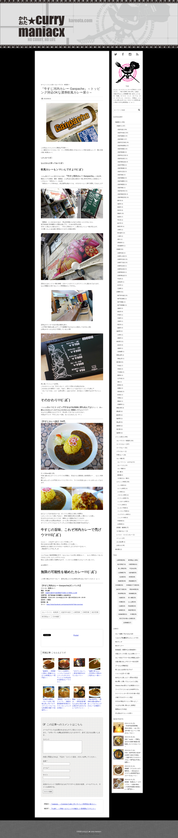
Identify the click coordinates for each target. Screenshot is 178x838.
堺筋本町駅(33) (133, 589)
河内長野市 (120, 245)
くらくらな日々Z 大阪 (122, 673)
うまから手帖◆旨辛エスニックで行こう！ (129, 638)
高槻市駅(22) (132, 610)
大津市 (119, 334)
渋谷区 (119, 369)
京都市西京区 (121, 272)
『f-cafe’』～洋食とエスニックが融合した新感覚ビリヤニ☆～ (73, 808)
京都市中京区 (121, 259)
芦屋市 (119, 315)
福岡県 (119, 433)
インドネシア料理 (122, 511)
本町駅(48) (132, 577)
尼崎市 (119, 308)
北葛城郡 (119, 351)
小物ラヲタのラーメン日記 (124, 697)
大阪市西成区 (121, 152)
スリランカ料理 (121, 498)
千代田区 (119, 372)
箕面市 (119, 207)
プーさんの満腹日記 (121, 665)
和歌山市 (119, 358)
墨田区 (119, 375)
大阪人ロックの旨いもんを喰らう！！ (127, 653)
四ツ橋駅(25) (132, 597)
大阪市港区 (120, 174)
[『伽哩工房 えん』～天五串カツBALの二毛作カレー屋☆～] (94, 659)
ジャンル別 (118, 437)
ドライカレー (121, 451)
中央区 (119, 365)
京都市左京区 (121, 269)
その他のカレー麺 (122, 478)
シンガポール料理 (122, 501)
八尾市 (119, 236)
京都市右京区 (121, 265)
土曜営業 (76, 612)
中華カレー (120, 455)
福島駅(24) (122, 610)
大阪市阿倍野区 (121, 145)
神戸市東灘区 (121, 305)
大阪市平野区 (121, 165)
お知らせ (119, 545)
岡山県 (119, 422)
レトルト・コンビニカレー (125, 534)
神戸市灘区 (120, 302)
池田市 (119, 203)
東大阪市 (119, 233)
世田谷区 (119, 391)
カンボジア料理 (121, 508)
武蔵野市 (119, 404)
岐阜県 (119, 415)
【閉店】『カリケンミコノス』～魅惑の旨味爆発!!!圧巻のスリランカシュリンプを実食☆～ (64, 703)
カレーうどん (121, 465)
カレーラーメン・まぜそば (124, 462)
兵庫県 (119, 292)
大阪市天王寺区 (121, 142)
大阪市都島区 (121, 178)
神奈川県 (119, 408)
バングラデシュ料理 (123, 514)
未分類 (117, 549)
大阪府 (119, 126)
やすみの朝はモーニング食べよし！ (126, 701)
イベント (119, 538)
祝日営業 (95, 612)
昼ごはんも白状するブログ (124, 669)
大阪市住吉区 (121, 158)
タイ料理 (119, 491)
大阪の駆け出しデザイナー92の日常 (127, 661)
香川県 (119, 429)
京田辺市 (119, 282)
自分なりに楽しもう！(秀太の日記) (126, 677)
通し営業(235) (122, 568)
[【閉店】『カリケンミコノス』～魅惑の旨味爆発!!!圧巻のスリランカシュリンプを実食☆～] (64, 687)
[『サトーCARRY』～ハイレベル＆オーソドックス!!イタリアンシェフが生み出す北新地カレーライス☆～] (64, 659)
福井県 (119, 418)
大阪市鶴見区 (121, 184)
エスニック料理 (121, 482)
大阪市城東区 (121, 181)
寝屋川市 (119, 226)
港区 (118, 381)
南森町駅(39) (122, 581)
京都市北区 (120, 253)
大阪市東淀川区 (121, 197)
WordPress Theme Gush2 (89, 834)
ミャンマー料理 (121, 517)
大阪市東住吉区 (121, 161)
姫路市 (119, 327)
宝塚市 (119, 318)
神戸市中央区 (121, 295)
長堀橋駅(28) (132, 593)
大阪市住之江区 (121, 155)
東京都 (119, 362)
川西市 (119, 321)
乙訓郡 (119, 288)
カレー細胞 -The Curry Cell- (124, 634)
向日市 (119, 285)
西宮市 (119, 311)
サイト (45, 775)
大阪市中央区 (66, 612)
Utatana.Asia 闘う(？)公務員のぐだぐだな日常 (130, 685)
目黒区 (119, 388)
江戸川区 (119, 378)
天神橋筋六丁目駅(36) (132, 585)
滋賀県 (119, 331)
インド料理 (120, 485)
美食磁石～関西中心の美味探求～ (126, 650)
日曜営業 (86, 612)
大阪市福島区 (121, 136)
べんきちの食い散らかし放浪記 (125, 705)
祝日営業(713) (121, 564)
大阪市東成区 (121, 168)
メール (46, 768)
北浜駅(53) (122, 577)
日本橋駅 (56, 617)
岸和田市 (119, 242)
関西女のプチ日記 (121, 709)
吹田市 (119, 216)
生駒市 (119, 348)
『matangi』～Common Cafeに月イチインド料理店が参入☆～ (73, 804)
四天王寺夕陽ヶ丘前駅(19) (127, 618)
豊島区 (119, 401)
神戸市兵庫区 (121, 298)
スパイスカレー (121, 444)
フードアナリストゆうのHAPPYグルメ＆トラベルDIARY (133, 689)
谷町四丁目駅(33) (121, 589)
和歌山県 (119, 355)
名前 (45, 761)
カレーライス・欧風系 (50, 612)
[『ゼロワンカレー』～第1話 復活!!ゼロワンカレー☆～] (79, 659)
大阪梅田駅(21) (122, 614)
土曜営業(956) (121, 560)
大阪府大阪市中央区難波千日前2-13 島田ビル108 (61, 593)
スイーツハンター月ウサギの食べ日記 (127, 693)
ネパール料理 (121, 488)
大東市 (119, 229)
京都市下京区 (121, 262)
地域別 (117, 122)
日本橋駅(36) (119, 585)
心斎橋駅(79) (122, 572)
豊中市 (119, 200)
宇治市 (119, 278)
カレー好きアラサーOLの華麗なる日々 (127, 658)
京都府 (119, 249)
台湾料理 (119, 524)
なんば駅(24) (132, 602)
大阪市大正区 (121, 171)
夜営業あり (46, 617)
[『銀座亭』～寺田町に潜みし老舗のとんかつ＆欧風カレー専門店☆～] (48, 659)
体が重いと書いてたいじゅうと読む (126, 681)
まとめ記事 (120, 542)
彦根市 (119, 338)
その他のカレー (121, 531)
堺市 (118, 239)
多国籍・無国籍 (121, 527)
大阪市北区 (120, 129)
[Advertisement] (72, 65)
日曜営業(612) (133, 564)
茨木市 (119, 210)
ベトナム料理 (121, 504)
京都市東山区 (121, 275)
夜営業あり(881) (133, 560)
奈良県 (119, 341)
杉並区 (119, 394)
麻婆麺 (119, 475)
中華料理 (119, 520)
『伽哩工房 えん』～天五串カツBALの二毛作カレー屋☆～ (95, 673)
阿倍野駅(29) (122, 593)
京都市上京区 (121, 256)
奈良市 (119, 345)
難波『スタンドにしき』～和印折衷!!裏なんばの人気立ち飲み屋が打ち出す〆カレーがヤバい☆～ (79, 703)
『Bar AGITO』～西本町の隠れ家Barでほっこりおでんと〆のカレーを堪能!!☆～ (95, 703)
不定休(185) (132, 568)
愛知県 (119, 411)
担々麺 (119, 471)
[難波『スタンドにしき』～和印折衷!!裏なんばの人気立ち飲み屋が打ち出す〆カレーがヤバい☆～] (79, 687)
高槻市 (119, 213)
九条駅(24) (122, 606)
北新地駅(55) (132, 572)
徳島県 (119, 426)
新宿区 (119, 385)
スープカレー (121, 448)
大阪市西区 (120, 139)
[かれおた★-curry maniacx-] (89, 1)
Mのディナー (119, 646)
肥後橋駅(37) (132, 581)
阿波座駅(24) (132, 606)
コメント (46, 739)
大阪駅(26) (122, 597)
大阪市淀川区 (121, 190)
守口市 (119, 220)
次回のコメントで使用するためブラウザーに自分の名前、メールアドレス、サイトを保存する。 (72, 785)
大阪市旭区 (120, 187)
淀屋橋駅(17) (127, 622)
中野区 (119, 398)
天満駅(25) (122, 602)
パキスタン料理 (121, 495)
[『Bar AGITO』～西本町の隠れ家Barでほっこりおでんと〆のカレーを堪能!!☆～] (94, 687)
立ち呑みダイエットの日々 (124, 713)
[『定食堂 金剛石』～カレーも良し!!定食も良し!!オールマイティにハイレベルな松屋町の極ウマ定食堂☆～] (48, 687)
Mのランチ (118, 642)
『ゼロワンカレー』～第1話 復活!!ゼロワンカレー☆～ (79, 673)
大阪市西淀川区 (121, 194)
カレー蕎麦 (120, 468)
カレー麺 (119, 458)
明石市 (119, 324)
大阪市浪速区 (121, 148)
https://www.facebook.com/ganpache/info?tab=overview (65, 604)
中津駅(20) (133, 614)
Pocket (75, 635)
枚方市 (119, 223)
